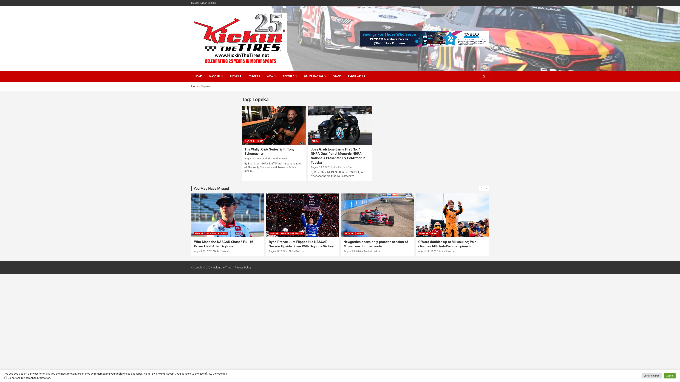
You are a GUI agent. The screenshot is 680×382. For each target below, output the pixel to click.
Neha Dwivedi (221, 251)
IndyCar (235, 76)
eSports (254, 76)
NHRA (260, 141)
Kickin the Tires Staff (276, 158)
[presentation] (481, 188)
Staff (337, 76)
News (359, 233)
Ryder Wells (356, 76)
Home (198, 76)
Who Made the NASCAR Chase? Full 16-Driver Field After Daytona (224, 244)
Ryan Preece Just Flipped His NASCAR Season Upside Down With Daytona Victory (301, 244)
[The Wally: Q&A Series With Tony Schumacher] (274, 125)
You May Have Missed (211, 188)
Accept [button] (669, 375)
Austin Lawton (372, 251)
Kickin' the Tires (221, 267)
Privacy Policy (243, 267)
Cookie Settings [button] (651, 375)
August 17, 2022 (253, 158)
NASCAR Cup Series (216, 233)
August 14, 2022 (320, 167)
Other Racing (313, 76)
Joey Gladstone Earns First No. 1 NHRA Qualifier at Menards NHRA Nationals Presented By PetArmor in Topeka (338, 155)
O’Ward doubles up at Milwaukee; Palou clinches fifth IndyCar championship (448, 244)
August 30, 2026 (203, 251)
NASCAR (214, 76)
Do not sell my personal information (29, 378)
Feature (288, 76)
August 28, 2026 (353, 251)
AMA (270, 76)
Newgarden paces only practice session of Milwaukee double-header (376, 244)
